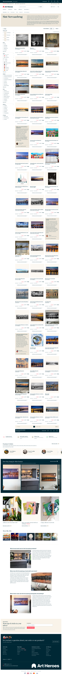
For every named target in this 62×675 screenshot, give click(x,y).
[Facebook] (9, 659)
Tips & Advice (26, 9)
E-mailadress (29, 623)
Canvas (44, 23)
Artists (15, 9)
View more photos (53, 461)
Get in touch (56, 641)
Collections (10, 9)
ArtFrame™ (50, 23)
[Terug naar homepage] (8, 7)
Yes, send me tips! (31, 627)
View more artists (54, 443)
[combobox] (28, 7)
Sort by (57, 28)
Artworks (4, 9)
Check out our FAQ (23, 146)
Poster (46, 23)
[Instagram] (6, 659)
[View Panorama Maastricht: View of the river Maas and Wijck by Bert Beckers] (17, 470)
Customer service (36, 646)
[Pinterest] (8, 659)
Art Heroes (48, 646)
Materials (20, 9)
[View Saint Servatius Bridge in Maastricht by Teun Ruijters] (54, 474)
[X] (11, 659)
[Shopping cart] (58, 7)
